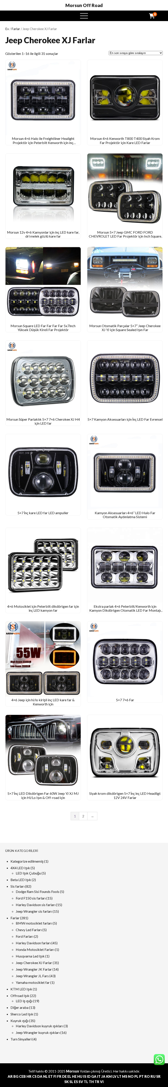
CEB (22, 1076)
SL (71, 1082)
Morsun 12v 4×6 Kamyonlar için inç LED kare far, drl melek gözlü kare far (43, 234)
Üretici (106, 1071)
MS (124, 1076)
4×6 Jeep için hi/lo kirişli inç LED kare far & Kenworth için (43, 702)
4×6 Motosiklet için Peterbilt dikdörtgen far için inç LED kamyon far (43, 608)
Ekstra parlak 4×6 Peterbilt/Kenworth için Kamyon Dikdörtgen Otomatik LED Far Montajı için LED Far (125, 610)
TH (91, 1082)
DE (64, 1076)
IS (84, 1076)
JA (103, 1076)
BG (15, 1076)
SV (81, 1082)
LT (119, 1076)
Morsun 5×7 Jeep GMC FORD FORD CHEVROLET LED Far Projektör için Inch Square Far (125, 236)
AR (10, 1076)
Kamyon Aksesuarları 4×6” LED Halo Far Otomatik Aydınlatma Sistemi (125, 515)
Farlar (15, 29)
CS (34, 1076)
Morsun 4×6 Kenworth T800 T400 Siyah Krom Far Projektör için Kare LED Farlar (125, 140)
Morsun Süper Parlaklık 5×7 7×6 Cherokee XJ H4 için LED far (43, 421)
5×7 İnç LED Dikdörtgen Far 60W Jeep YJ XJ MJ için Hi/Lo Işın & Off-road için (43, 795)
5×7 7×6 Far (125, 700)
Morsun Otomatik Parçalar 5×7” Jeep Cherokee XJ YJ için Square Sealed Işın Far (125, 328)
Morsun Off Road (84, 5)
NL (45, 1076)
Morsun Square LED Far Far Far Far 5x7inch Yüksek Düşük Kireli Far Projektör (42, 328)
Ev (7, 29)
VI (102, 1082)
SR (158, 1076)
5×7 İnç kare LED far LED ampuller (43, 513)
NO (131, 1076)
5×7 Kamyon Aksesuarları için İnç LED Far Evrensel (125, 419)
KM (109, 1076)
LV (114, 1076)
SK (66, 1082)
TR (96, 1082)
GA (93, 1076)
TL (86, 1082)
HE (74, 1076)
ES (76, 1082)
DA (39, 1076)
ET (50, 1076)
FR (59, 1076)
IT (99, 1076)
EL (69, 1076)
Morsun (72, 1071)
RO (147, 1076)
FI (54, 1076)
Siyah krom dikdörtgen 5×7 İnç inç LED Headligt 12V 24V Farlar (125, 795)
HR (29, 1076)
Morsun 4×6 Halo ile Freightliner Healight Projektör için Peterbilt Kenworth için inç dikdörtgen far (43, 142)
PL (136, 1076)
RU (153, 1076)
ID (89, 1076)
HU (79, 1076)
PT (141, 1076)
